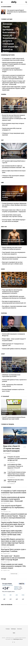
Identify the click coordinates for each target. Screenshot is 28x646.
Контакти (19, 628)
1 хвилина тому (6, 494)
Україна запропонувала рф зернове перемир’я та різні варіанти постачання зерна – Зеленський (14, 64)
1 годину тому (5, 528)
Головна (8, 628)
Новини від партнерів (8, 32)
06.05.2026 (5, 371)
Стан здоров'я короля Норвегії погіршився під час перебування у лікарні (12, 70)
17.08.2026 (5, 243)
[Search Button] (26, 2)
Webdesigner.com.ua (17, 639)
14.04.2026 (5, 413)
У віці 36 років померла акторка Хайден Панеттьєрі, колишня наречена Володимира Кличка (17, 474)
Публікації (13, 628)
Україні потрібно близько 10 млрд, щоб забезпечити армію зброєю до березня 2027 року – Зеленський (13, 83)
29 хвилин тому (6, 503)
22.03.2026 (5, 157)
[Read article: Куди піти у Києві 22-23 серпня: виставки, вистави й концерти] (15, 435)
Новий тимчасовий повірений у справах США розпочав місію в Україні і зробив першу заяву (14, 88)
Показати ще (14, 573)
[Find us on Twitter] (14, 642)
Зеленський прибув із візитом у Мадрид (14, 348)
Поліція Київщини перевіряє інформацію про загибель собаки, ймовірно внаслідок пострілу (14, 205)
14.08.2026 (5, 111)
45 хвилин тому (6, 520)
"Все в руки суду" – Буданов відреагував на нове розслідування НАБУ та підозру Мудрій (13, 557)
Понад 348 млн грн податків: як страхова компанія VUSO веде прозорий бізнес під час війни (12, 282)
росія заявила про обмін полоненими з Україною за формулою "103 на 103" (15, 466)
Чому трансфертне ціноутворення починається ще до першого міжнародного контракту (12, 291)
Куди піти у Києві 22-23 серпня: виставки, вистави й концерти (11, 448)
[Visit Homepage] (14, 2)
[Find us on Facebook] (12, 642)
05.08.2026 (5, 286)
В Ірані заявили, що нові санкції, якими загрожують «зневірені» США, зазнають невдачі (13, 566)
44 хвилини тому (6, 511)
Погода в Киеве (7, 583)
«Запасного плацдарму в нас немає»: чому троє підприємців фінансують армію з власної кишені (14, 107)
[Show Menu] (1, 2)
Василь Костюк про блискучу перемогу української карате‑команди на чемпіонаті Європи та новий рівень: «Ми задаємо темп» (12, 365)
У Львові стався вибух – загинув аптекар (10, 38)
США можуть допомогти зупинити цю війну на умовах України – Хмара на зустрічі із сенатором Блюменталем (13, 77)
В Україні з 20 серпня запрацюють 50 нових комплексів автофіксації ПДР (17, 458)
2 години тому (6, 547)
